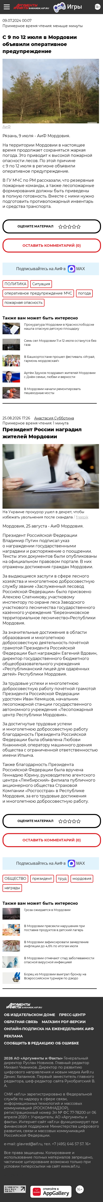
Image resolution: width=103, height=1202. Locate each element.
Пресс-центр (72, 1015)
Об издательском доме (29, 1015)
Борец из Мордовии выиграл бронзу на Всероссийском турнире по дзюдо (55, 976)
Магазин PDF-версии (64, 1022)
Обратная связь (21, 1022)
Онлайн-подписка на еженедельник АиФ (49, 1029)
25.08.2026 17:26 (16, 418)
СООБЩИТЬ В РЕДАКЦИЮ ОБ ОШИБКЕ (41, 1043)
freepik (82, 517)
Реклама (13, 1036)
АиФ (6, 126)
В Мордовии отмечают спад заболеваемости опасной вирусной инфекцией (59, 960)
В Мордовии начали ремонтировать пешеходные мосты (52, 391)
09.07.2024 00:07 (17, 20)
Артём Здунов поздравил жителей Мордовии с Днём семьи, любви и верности (60, 375)
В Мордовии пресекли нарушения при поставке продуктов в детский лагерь (54, 928)
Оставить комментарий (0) (51, 245)
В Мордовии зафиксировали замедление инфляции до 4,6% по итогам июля (56, 944)
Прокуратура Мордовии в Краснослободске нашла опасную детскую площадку (59, 326)
